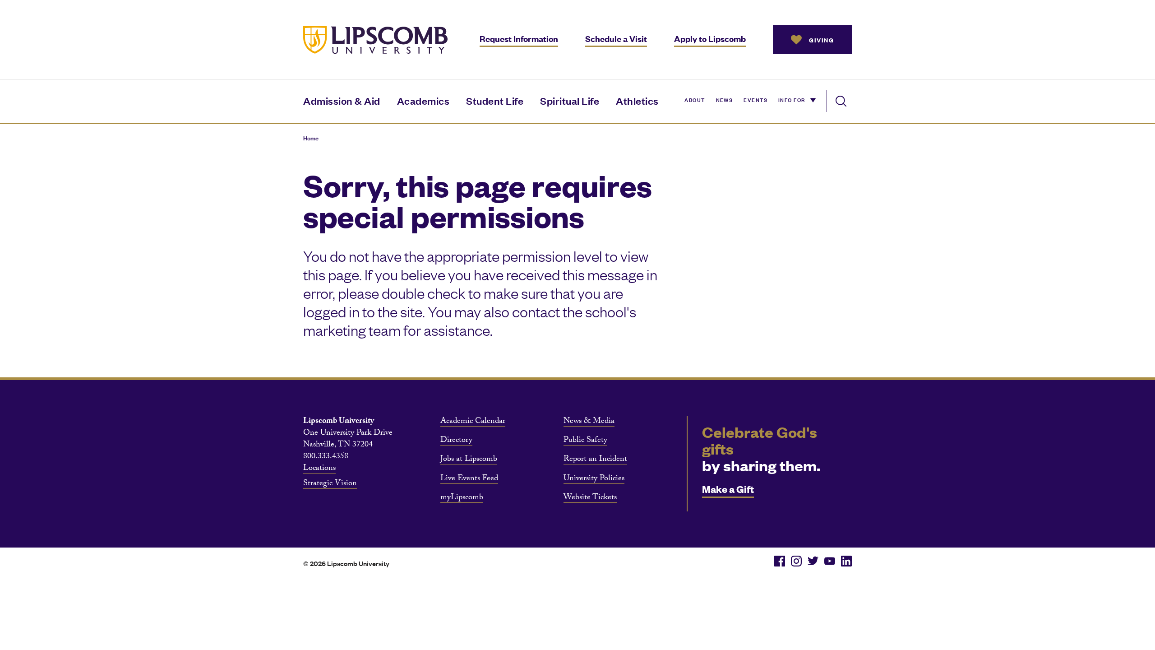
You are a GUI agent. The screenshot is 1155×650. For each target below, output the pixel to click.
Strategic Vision (330, 484)
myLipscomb (461, 498)
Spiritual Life (569, 100)
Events (755, 99)
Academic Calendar (472, 422)
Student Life (494, 100)
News (724, 99)
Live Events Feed (469, 479)
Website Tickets (590, 498)
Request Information (519, 38)
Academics (423, 100)
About (694, 99)
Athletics (637, 100)
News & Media (589, 422)
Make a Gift (728, 488)
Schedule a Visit (616, 38)
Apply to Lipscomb (710, 38)
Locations (319, 469)
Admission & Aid (341, 100)
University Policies (594, 479)
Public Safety (585, 441)
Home (311, 138)
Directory (456, 441)
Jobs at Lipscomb (468, 460)
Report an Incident (595, 460)
